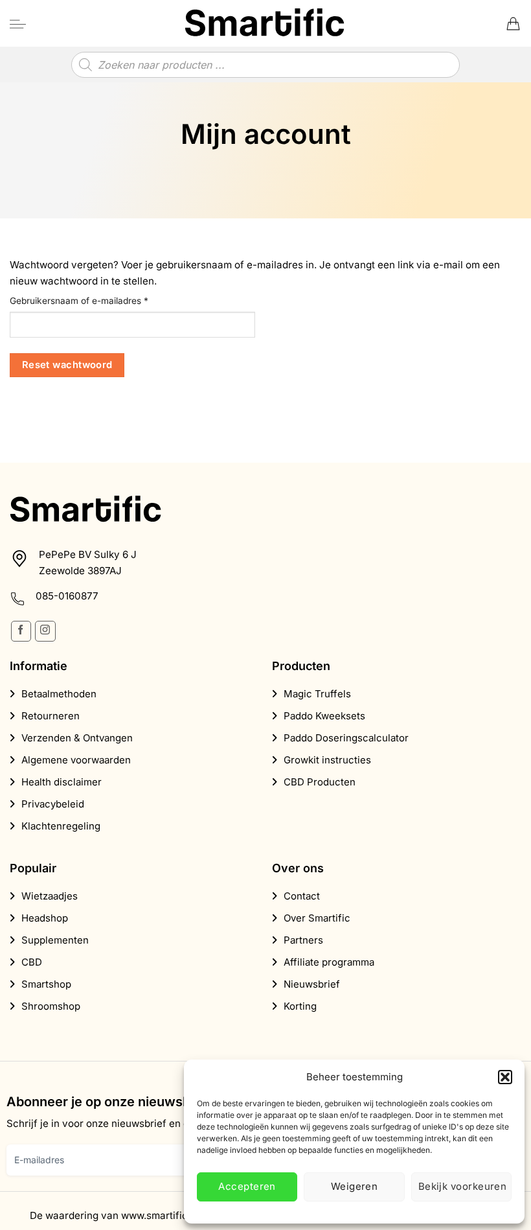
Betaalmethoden (58, 694)
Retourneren (50, 716)
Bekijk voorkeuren (462, 1186)
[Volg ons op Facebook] (21, 631)
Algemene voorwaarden (76, 760)
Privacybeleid (52, 804)
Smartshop (46, 984)
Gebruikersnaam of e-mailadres (92, 300)
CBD (31, 962)
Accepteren (247, 1186)
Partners (303, 940)
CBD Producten (320, 782)
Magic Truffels (317, 694)
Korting (300, 1006)
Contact (302, 896)
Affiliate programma (329, 962)
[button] (505, 1077)
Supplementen (55, 940)
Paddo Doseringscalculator (346, 738)
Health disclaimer (61, 782)
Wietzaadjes (49, 896)
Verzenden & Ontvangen (77, 738)
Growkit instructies (327, 760)
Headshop (44, 918)
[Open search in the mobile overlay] (265, 65)
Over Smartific (317, 918)
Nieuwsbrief (312, 984)
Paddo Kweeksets (324, 716)
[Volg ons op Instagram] (45, 631)
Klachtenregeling (60, 826)
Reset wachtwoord (67, 365)
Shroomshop (50, 1006)
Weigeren (354, 1186)
